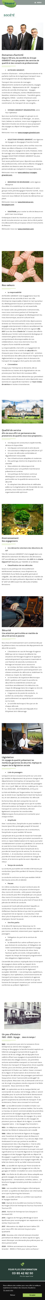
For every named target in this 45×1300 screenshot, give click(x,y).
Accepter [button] (32, 1295)
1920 (3, 1044)
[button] (38, 2)
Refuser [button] (12, 1295)
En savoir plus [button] (8, 1290)
